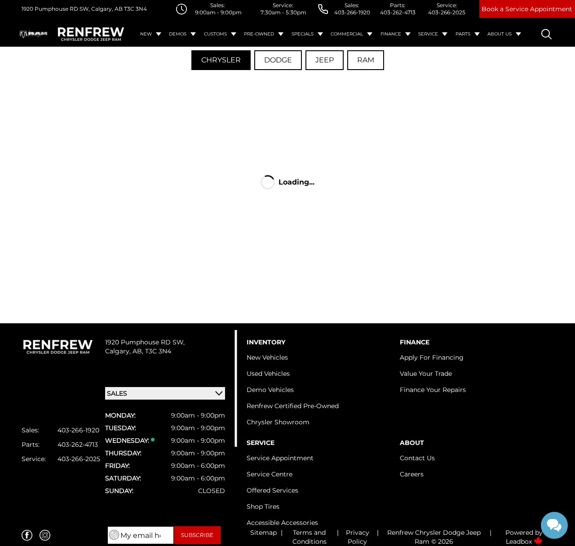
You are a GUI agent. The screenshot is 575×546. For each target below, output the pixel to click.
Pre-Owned (259, 34)
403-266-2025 (446, 12)
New (146, 34)
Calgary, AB (106, 8)
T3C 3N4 (135, 8)
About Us (499, 34)
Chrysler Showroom (278, 422)
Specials (303, 34)
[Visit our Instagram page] (45, 535)
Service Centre (269, 474)
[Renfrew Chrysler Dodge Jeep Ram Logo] (91, 34)
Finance (390, 34)
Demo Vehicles (270, 390)
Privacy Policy (357, 537)
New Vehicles (267, 357)
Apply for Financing (432, 357)
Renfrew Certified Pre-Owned (293, 406)
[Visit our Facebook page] (27, 535)
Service (428, 34)
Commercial (347, 34)
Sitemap (263, 532)
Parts (463, 34)
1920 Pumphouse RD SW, (56, 8)
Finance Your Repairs (433, 390)
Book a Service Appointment (527, 9)
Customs (215, 34)
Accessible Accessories (282, 523)
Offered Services (272, 490)
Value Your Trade (426, 374)
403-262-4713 (398, 12)
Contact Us (417, 458)
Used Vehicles (268, 374)
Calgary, (119, 351)
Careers (412, 474)
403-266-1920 (352, 12)
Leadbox (520, 541)
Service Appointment (280, 458)
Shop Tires (263, 506)
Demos (177, 34)
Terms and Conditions (309, 537)
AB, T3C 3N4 (152, 351)
